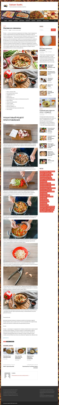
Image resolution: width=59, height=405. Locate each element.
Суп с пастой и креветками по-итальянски (18, 357)
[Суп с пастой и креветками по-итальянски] (20, 354)
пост (48, 209)
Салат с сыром (50, 196)
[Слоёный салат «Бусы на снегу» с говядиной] (48, 107)
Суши (5, 20)
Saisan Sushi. (16, 4)
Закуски (28, 20)
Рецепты (41, 179)
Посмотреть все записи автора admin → (20, 375)
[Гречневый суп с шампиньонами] (8, 354)
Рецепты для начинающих (49, 179)
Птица (50, 178)
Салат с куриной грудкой (44, 194)
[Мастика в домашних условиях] (48, 46)
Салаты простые (43, 206)
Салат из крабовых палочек (45, 183)
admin (10, 30)
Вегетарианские (48, 173)
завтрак (48, 208)
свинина (12, 341)
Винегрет (42, 174)
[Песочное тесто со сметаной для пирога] (43, 75)
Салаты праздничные (44, 204)
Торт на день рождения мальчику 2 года (51, 66)
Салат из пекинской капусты (45, 186)
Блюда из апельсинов (44, 171)
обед (41, 209)
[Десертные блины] (43, 88)
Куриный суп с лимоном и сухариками (30, 357)
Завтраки (22, 20)
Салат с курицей (43, 196)
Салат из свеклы (52, 188)
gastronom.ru (6, 337)
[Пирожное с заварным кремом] (43, 82)
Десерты (39, 20)
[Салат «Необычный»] (43, 163)
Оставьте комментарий (16, 30)
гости (45, 208)
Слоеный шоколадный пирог (51, 92)
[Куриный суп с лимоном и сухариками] (32, 354)
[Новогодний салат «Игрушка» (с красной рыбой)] (43, 148)
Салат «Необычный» (51, 160)
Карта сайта (46, 20)
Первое (10, 20)
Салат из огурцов (51, 184)
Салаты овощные (43, 203)
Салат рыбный (51, 191)
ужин (52, 211)
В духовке (42, 173)
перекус (44, 209)
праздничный (42, 211)
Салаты (33, 20)
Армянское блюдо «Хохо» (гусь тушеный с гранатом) (51, 153)
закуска (52, 208)
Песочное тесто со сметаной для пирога (51, 73)
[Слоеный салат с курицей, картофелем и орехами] (43, 140)
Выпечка (46, 174)
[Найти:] (48, 30)
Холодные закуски (50, 206)
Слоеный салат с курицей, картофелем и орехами (51, 138)
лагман (8, 341)
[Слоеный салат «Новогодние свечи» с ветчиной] (43, 132)
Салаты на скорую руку (44, 201)
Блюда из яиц (51, 171)
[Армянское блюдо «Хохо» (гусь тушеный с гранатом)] (43, 155)
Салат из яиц (42, 189)
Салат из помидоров (44, 188)
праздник (52, 209)
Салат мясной (48, 189)
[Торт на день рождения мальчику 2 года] (43, 69)
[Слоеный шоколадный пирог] (43, 95)
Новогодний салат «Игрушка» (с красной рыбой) (51, 145)
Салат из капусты (43, 181)
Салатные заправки (43, 191)
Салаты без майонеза (44, 199)
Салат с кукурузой (43, 193)
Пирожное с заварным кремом (50, 79)
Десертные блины (50, 85)
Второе (16, 20)
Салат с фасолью (43, 198)
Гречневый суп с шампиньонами (7, 356)
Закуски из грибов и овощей (45, 176)
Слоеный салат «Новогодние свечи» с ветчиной (51, 130)
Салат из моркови (43, 184)
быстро (41, 208)
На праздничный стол (44, 178)
